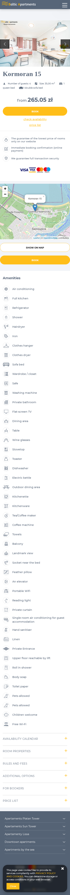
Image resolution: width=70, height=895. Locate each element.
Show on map (35, 247)
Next (65, 44)
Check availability (35, 119)
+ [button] (5, 188)
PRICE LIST (35, 125)
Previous (4, 44)
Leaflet (36, 237)
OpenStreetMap (50, 237)
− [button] (5, 194)
